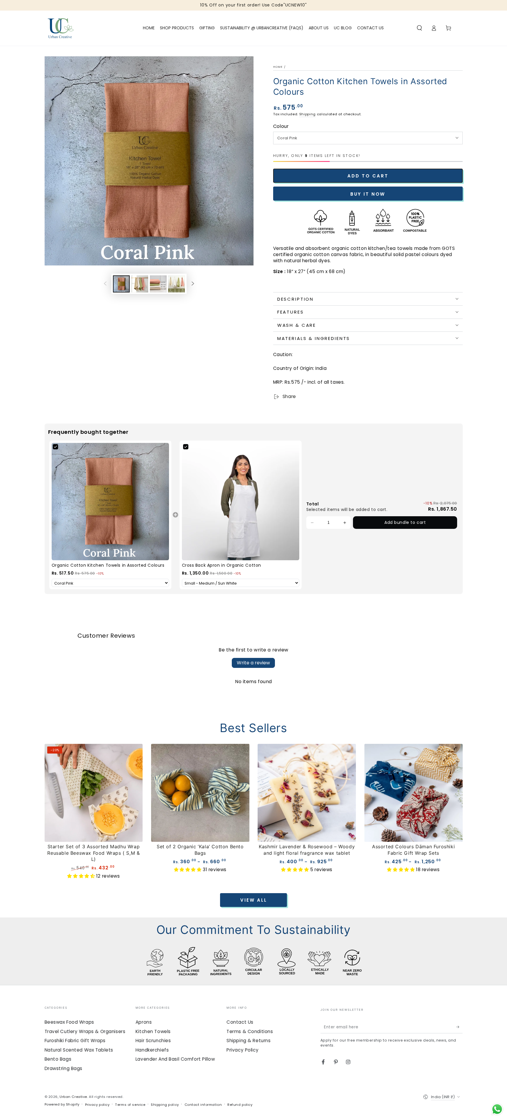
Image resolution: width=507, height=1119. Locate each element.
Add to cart (367, 176)
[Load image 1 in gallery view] (121, 283)
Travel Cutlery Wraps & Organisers (85, 1031)
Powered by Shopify (62, 1104)
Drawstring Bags (64, 1068)
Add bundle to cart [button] (405, 522)
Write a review (253, 662)
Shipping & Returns (249, 1040)
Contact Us (240, 1022)
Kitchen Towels (153, 1031)
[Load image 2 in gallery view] (139, 283)
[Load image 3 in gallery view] (158, 283)
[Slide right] (193, 284)
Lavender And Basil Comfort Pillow (175, 1059)
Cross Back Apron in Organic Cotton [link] (221, 565)
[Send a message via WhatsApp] (497, 1109)
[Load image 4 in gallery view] (176, 283)
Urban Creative (73, 1096)
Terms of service (130, 1104)
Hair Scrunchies (153, 1040)
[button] (419, 28)
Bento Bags (58, 1059)
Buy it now (368, 194)
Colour (281, 126)
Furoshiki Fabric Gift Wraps (75, 1040)
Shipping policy (165, 1104)
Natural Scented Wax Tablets (79, 1050)
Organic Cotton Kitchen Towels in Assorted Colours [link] (108, 565)
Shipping (307, 114)
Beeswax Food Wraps (69, 1022)
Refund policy (239, 1104)
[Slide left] (105, 284)
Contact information (203, 1104)
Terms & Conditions (250, 1031)
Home (278, 67)
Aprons (144, 1022)
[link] (110, 501)
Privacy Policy (242, 1050)
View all (253, 900)
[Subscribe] (459, 1027)
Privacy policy (97, 1104)
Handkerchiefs (152, 1050)
